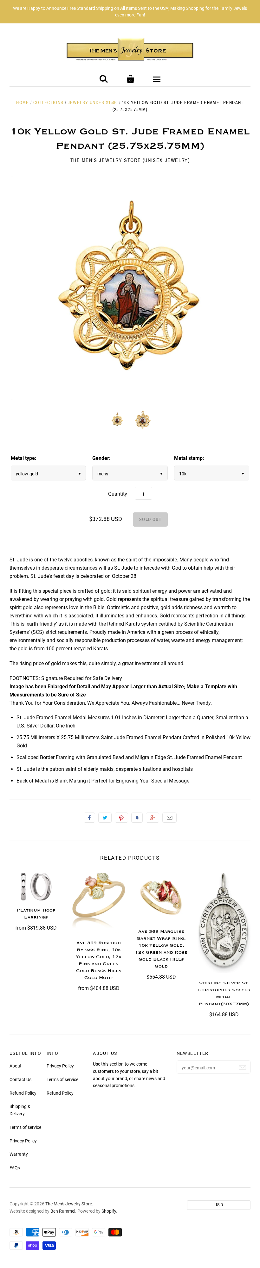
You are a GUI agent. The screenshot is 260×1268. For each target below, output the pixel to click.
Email (169, 818)
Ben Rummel (62, 1211)
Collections (48, 102)
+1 (152, 818)
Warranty (19, 1154)
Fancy (137, 818)
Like (89, 818)
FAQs (15, 1167)
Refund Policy (23, 1093)
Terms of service (25, 1127)
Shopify (108, 1211)
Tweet (105, 818)
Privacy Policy (23, 1140)
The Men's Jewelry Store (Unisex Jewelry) (130, 160)
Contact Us (20, 1079)
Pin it (121, 818)
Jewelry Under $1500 (93, 102)
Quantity (117, 494)
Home (22, 102)
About (16, 1065)
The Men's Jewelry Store (68, 1203)
